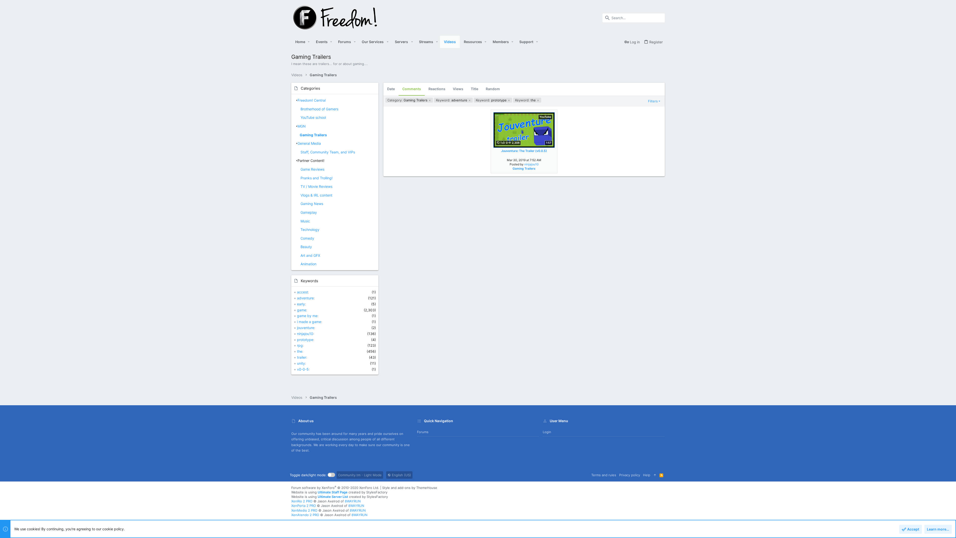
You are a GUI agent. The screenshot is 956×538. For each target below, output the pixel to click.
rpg (300, 345)
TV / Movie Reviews (316, 186)
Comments (411, 89)
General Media (309, 143)
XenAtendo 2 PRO (305, 515)
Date (391, 89)
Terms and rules (603, 475)
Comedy (307, 238)
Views (458, 89)
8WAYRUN (353, 501)
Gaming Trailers (313, 135)
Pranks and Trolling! (316, 178)
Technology (309, 229)
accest (302, 292)
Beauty (306, 247)
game (301, 310)
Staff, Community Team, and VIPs (327, 152)
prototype (305, 339)
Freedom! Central (312, 100)
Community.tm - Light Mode (360, 475)
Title (474, 89)
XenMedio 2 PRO (304, 510)
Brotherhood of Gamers (319, 109)
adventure (305, 298)
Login (547, 432)
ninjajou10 (305, 334)
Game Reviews (312, 169)
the (299, 351)
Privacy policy (629, 475)
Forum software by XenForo (335, 488)
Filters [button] (653, 101)
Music (305, 221)
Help (646, 475)
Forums (422, 432)
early (301, 304)
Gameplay (308, 212)
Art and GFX (310, 255)
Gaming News (311, 204)
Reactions (436, 89)
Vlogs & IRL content (316, 195)
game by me (307, 316)
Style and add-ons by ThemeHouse (409, 488)
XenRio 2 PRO (301, 501)
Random (493, 89)
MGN (302, 126)
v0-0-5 (303, 369)
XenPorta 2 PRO (303, 506)
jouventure (305, 328)
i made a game (309, 322)
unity (301, 363)
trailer (301, 357)
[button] (309, 42)
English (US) (401, 475)
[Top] (655, 475)
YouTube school (313, 117)
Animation (308, 264)
